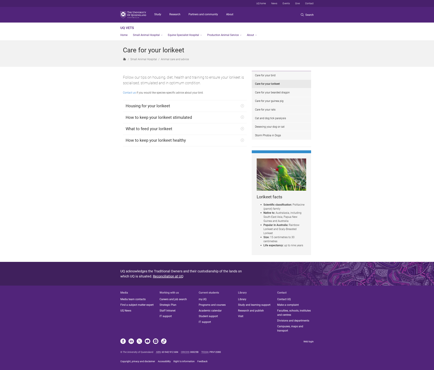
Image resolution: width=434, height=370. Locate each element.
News (274, 3)
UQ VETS (127, 28)
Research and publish (251, 310)
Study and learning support (254, 304)
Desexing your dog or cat (269, 126)
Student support (208, 316)
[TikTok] (163, 341)
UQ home (261, 3)
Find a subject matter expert (137, 304)
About (229, 14)
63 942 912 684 (170, 352)
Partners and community (203, 14)
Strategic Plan (168, 304)
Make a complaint (288, 304)
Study (157, 14)
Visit (240, 316)
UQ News (125, 310)
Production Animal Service (223, 35)
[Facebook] (123, 341)
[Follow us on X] (139, 341)
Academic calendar (210, 310)
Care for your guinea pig (269, 101)
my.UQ (202, 299)
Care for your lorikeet (267, 83)
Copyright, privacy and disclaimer (137, 361)
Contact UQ (284, 299)
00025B (194, 352)
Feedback (202, 361)
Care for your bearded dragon (272, 92)
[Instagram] (155, 341)
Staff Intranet (167, 310)
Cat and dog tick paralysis (270, 118)
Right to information (184, 361)
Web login (308, 341)
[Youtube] (147, 341)
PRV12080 (215, 352)
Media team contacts (133, 299)
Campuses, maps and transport (290, 328)
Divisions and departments (293, 320)
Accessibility (164, 361)
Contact (309, 3)
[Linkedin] (131, 341)
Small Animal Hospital (146, 35)
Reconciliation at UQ (168, 276)
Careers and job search (173, 299)
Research (174, 14)
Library (242, 299)
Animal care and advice (175, 59)
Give (297, 3)
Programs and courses (212, 304)
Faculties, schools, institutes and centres (294, 313)
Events (286, 3)
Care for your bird (265, 75)
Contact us (129, 92)
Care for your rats (265, 109)
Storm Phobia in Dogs (268, 135)
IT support (166, 316)
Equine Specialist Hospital (183, 35)
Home (123, 35)
